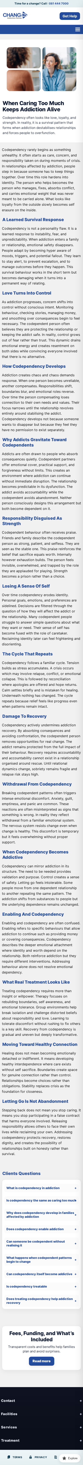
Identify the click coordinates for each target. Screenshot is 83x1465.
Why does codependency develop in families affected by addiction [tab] (40, 1214)
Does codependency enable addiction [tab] (35, 1229)
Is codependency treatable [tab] (26, 1286)
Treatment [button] (10, 1440)
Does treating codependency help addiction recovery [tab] (39, 1300)
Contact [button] (8, 1400)
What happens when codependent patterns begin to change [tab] (39, 1259)
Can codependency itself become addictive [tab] (39, 1274)
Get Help (70, 16)
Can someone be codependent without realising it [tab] (35, 1243)
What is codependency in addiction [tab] (33, 1188)
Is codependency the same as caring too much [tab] (41, 1200)
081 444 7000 (59, 3)
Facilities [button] (9, 1414)
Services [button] (9, 1427)
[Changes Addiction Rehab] (15, 16)
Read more (42, 1361)
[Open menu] (77, 29)
